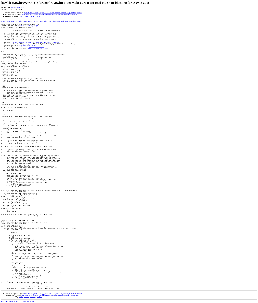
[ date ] (21, 16)
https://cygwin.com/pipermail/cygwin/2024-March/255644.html (36, 42)
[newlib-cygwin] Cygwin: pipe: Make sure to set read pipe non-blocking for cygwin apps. (50, 14)
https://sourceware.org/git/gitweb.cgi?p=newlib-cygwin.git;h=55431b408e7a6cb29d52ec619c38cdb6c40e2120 (41, 21)
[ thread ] (26, 16)
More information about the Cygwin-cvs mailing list (17, 301)
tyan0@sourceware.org (17, 7)
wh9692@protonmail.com (26, 45)
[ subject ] (33, 16)
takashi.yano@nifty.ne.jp (28, 25)
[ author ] (39, 16)
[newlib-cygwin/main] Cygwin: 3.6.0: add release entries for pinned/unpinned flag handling (53, 13)
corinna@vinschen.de (36, 47)
